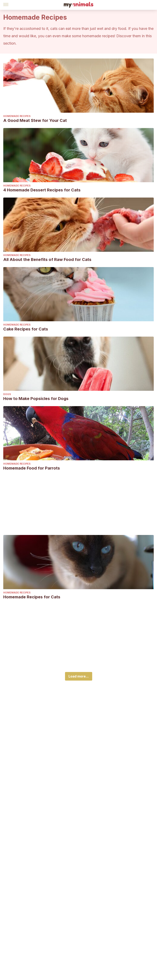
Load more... (78, 676)
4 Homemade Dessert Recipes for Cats (42, 190)
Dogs (7, 394)
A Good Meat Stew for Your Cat (35, 120)
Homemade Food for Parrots (31, 468)
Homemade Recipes (16, 116)
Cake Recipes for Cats (25, 329)
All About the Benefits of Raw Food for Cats (47, 259)
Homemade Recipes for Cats (31, 596)
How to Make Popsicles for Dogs (35, 398)
